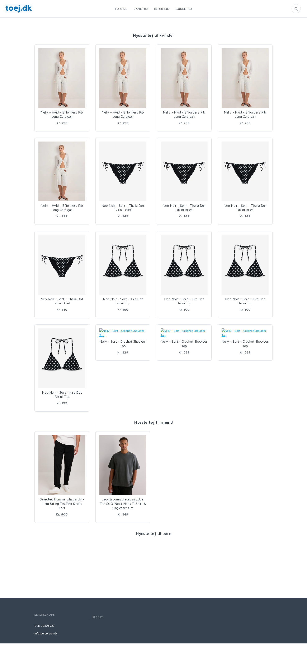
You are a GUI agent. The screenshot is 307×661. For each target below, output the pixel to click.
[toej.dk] (16, 8)
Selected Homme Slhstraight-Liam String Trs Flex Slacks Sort (62, 503)
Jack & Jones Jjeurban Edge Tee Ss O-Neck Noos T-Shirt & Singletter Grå (123, 503)
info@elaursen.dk (45, 633)
